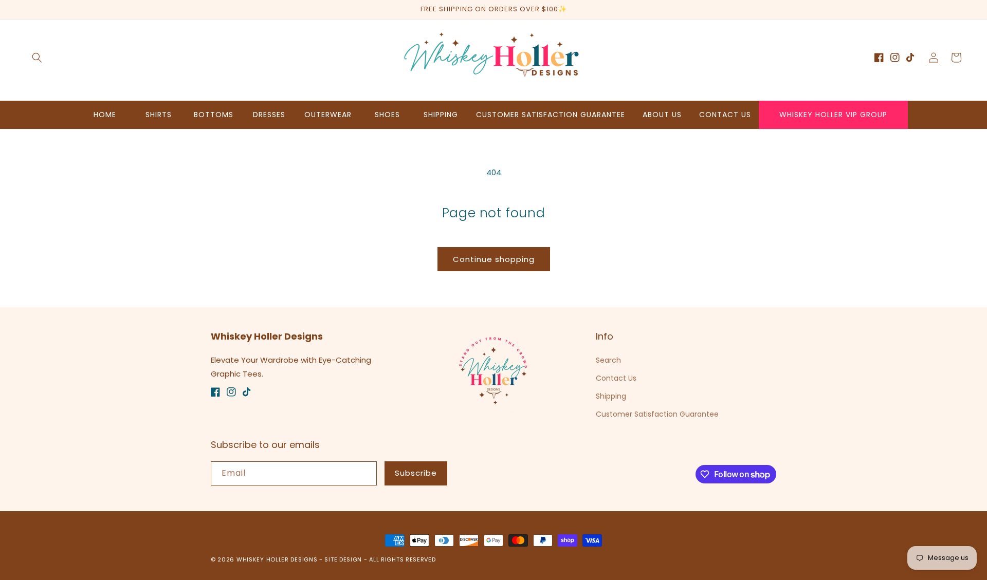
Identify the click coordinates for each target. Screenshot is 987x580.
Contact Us (616, 378)
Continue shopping (494, 259)
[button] (37, 57)
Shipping (611, 396)
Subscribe (416, 472)
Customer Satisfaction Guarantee (657, 414)
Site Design (343, 559)
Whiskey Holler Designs (276, 559)
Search (608, 360)
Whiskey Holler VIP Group (833, 114)
